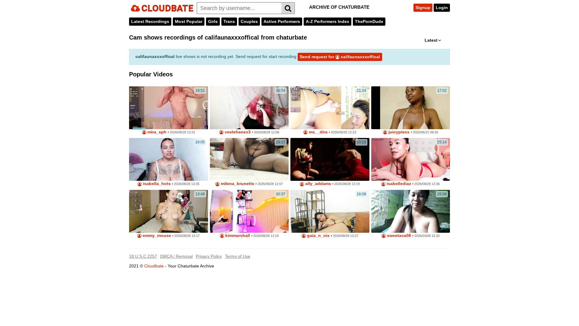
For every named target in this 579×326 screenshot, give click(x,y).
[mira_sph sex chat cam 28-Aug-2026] (168, 107)
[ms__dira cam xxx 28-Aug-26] (329, 107)
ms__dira (317, 132)
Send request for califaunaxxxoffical (340, 56)
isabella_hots (156, 183)
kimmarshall (237, 235)
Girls (213, 21)
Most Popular (188, 21)
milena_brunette (237, 183)
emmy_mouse (156, 235)
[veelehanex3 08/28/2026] (249, 107)
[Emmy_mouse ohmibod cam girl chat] (168, 211)
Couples (249, 21)
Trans (229, 21)
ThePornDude (369, 21)
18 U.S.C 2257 (143, 256)
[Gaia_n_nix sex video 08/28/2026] (329, 211)
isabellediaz (398, 183)
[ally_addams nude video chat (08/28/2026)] (329, 159)
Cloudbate (154, 266)
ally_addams (317, 183)
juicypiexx (398, 132)
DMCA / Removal (176, 256)
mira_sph (156, 132)
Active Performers (282, 21)
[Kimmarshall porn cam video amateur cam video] (249, 211)
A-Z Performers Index (327, 21)
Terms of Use (237, 256)
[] (288, 8)
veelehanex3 (237, 132)
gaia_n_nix (318, 235)
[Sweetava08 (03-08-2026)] (410, 211)
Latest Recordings (150, 21)
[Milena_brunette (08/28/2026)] (249, 159)
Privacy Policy (209, 256)
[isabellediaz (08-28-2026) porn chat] (410, 159)
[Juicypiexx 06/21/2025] (410, 107)
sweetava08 (398, 235)
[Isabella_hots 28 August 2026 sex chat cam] (168, 159)
